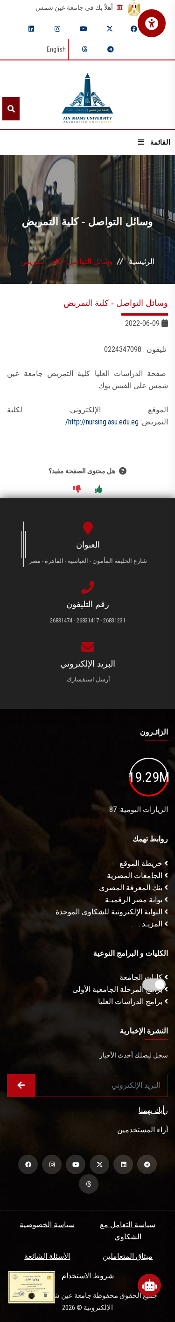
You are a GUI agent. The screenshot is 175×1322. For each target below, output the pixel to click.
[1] (98, 489)
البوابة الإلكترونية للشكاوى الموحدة (110, 911)
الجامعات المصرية (135, 875)
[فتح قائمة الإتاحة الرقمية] (152, 23)
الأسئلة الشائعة (47, 1256)
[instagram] (57, 29)
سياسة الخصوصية (47, 1224)
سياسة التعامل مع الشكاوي (127, 1230)
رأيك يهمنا (153, 1110)
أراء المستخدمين (142, 1129)
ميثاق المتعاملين (128, 1256)
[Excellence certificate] (31, 1286)
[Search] (11, 108)
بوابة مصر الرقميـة (134, 899)
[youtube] (83, 29)
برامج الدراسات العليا (131, 1001)
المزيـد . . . (148, 923)
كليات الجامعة (141, 977)
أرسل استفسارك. (87, 679)
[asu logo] (87, 95)
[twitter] (109, 29)
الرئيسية (141, 261)
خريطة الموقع (141, 863)
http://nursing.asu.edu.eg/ (102, 421)
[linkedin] (31, 29)
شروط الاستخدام (88, 1275)
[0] (77, 489)
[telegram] (110, 49)
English (56, 49)
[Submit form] (21, 1085)
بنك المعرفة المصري (131, 887)
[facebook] (134, 29)
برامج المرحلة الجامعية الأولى (118, 989)
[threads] (84, 49)
